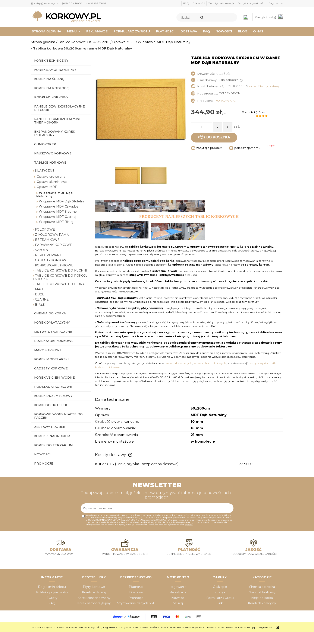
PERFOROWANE (48, 255)
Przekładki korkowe (53, 341)
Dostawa (136, 592)
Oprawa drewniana (51, 177)
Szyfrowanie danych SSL (136, 603)
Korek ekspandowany (94, 598)
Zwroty (52, 598)
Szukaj (178, 603)
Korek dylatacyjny (52, 322)
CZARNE (42, 299)
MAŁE (39, 289)
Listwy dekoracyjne (53, 332)
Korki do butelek (50, 405)
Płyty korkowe (94, 587)
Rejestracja (178, 592)
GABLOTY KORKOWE (52, 260)
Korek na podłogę (51, 88)
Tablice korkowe (50, 162)
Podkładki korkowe (53, 387)
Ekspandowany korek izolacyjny (54, 133)
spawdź (188, 524)
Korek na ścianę (49, 79)
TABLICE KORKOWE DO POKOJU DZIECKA (60, 277)
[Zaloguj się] (247, 17)
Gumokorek (45, 144)
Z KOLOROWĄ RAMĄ (52, 235)
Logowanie (177, 587)
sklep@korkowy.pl (46, 3)
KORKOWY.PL (225, 100)
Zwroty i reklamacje (221, 3)
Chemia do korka (50, 313)
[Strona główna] (66, 16)
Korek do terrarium (53, 445)
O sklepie (220, 587)
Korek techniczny (51, 60)
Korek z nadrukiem (52, 436)
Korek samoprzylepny (55, 70)
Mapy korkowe (48, 350)
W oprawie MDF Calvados (58, 206)
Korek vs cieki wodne (54, 377)
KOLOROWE (45, 229)
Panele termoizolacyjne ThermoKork (57, 120)
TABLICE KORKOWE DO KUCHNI (61, 270)
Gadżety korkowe (51, 368)
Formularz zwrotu (220, 598)
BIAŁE (40, 305)
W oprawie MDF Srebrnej (58, 212)
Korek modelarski (51, 359)
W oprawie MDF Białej (56, 222)
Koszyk (219, 592)
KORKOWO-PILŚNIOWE (54, 265)
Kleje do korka (262, 598)
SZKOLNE (43, 250)
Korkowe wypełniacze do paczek (58, 416)
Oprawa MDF (47, 187)
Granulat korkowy (262, 592)
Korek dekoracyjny (262, 603)
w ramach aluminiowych (210, 363)
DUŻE (39, 294)
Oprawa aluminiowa (52, 182)
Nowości (42, 454)
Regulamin (276, 3)
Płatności (199, 3)
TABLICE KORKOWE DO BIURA (60, 284)
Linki (219, 603)
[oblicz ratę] (271, 149)
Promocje (43, 463)
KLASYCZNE (44, 171)
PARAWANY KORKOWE (53, 245)
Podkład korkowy (51, 97)
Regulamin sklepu (52, 587)
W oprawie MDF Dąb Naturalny (54, 194)
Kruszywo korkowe (53, 153)
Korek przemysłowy (53, 396)
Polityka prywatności (251, 3)
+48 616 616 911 (97, 3)
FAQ (186, 3)
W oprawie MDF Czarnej (57, 217)
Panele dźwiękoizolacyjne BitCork (59, 108)
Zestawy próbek (49, 427)
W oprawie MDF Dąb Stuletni (61, 201)
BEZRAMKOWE (47, 240)
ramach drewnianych (178, 363)
